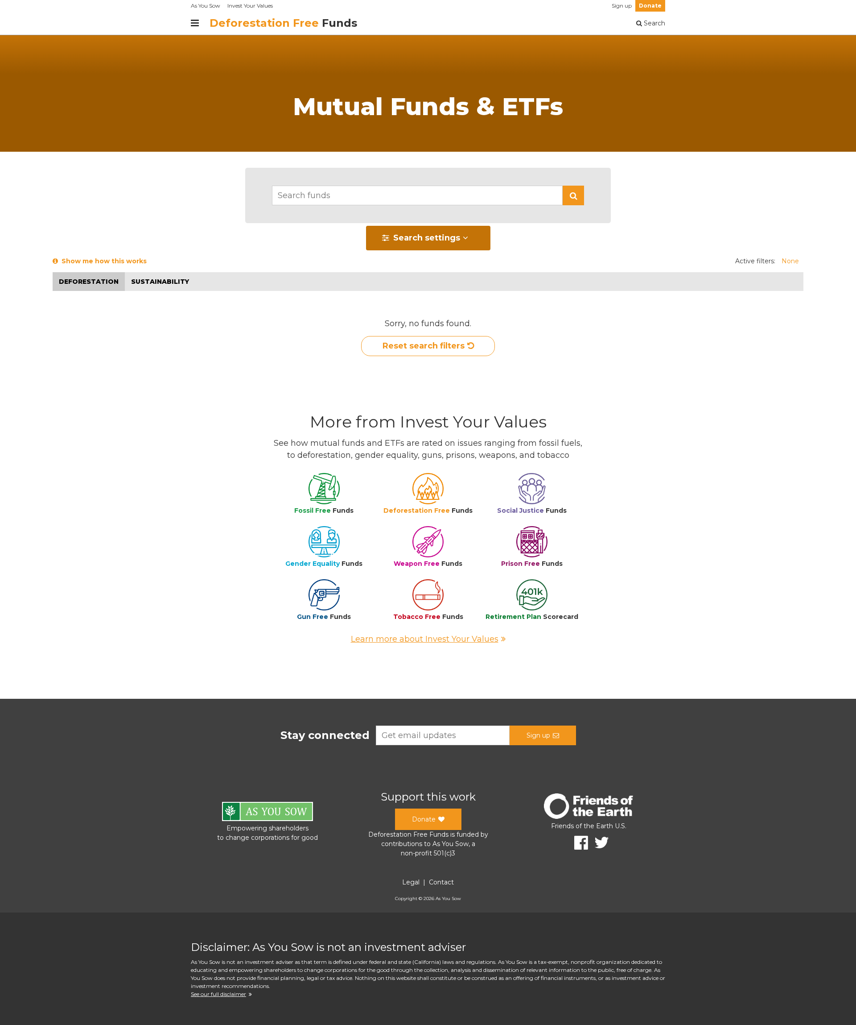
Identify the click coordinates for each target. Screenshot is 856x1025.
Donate (650, 5)
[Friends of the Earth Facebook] (578, 842)
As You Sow (205, 5)
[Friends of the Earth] (588, 807)
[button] (573, 195)
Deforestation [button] (89, 282)
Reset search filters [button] (424, 346)
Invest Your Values (250, 5)
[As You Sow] (267, 813)
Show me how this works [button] (102, 261)
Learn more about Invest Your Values (424, 639)
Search (653, 23)
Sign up (622, 5)
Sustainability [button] (160, 282)
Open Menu (195, 23)
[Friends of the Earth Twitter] (598, 842)
